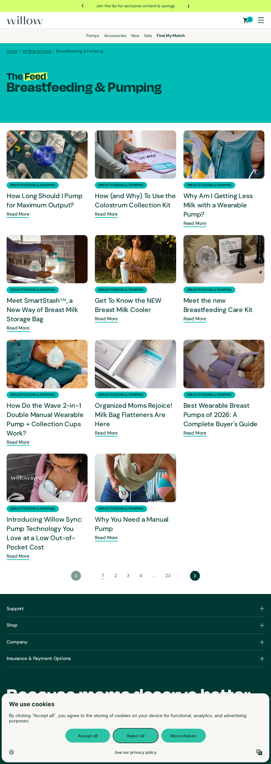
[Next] (188, 6)
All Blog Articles (36, 51)
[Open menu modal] (260, 20)
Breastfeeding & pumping (32, 185)
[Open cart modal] (246, 20)
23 (168, 575)
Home (12, 51)
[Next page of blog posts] (195, 576)
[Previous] (83, 6)
